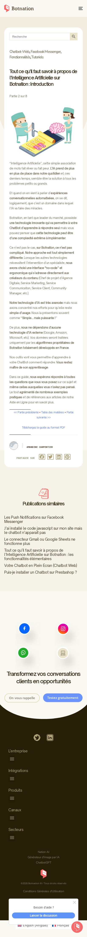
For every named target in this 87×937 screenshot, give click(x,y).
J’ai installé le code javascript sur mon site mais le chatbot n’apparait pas (43, 530)
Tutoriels (37, 57)
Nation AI (43, 852)
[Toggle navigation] (70, 8)
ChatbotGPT (43, 863)
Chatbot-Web (19, 51)
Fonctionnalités (20, 57)
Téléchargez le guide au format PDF (43, 428)
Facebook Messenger (46, 51)
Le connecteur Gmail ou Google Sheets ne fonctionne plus (39, 541)
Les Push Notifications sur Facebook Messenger (34, 519)
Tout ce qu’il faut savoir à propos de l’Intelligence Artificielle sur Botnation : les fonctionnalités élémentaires (38, 554)
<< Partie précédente (26, 412)
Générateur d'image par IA (44, 857)
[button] (42, 457)
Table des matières (52, 412)
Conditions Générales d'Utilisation (43, 891)
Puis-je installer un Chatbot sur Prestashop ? (40, 572)
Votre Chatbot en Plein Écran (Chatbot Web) (40, 565)
